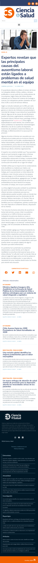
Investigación (7, 496)
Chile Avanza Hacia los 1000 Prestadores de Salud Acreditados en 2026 (19, 330)
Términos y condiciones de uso (19, 447)
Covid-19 (4, 52)
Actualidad (6, 284)
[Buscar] (35, 20)
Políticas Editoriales (19, 449)
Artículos (6, 536)
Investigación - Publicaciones (13, 350)
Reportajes (7, 516)
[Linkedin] (36, 3)
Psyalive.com (17, 120)
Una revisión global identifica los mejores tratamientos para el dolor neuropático (18, 354)
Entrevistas (7, 455)
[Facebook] (32, 3)
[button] (19, 24)
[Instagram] (29, 3)
